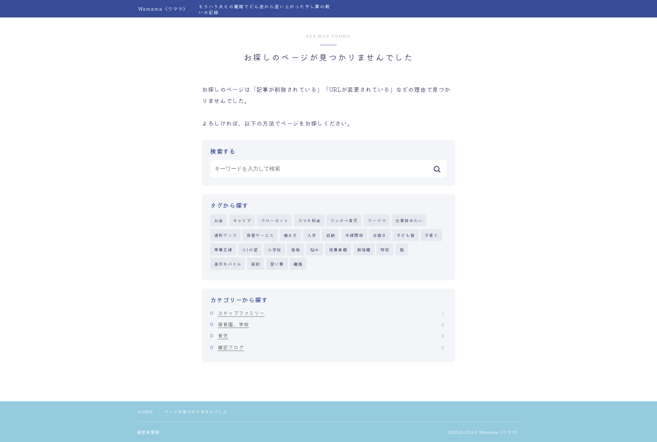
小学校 (275, 249)
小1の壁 (250, 249)
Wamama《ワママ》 (163, 8)
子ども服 (406, 235)
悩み (314, 249)
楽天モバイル (227, 264)
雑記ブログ (331, 347)
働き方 (290, 235)
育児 (331, 335)
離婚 (298, 264)
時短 (385, 249)
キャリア (242, 220)
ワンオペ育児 (344, 220)
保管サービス (260, 235)
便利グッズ (225, 235)
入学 (311, 235)
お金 (218, 220)
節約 (255, 264)
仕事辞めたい (409, 220)
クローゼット (274, 220)
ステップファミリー (331, 313)
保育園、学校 (331, 324)
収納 (330, 235)
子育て (431, 235)
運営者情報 (148, 432)
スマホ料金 (309, 220)
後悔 (295, 249)
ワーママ (377, 220)
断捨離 (364, 249)
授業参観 (338, 249)
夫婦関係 (354, 235)
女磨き (380, 235)
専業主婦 (223, 249)
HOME (145, 411)
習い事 (277, 264)
